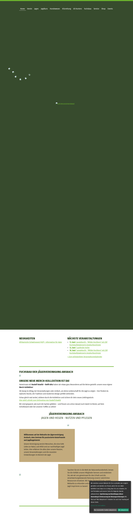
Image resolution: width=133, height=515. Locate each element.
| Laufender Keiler (79, 348)
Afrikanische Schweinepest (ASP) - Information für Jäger (40, 342)
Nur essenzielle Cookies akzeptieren (105, 510)
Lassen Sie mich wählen (98, 505)
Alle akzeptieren (123, 510)
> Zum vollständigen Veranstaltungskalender (84, 357)
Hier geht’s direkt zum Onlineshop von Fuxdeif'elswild (40, 400)
